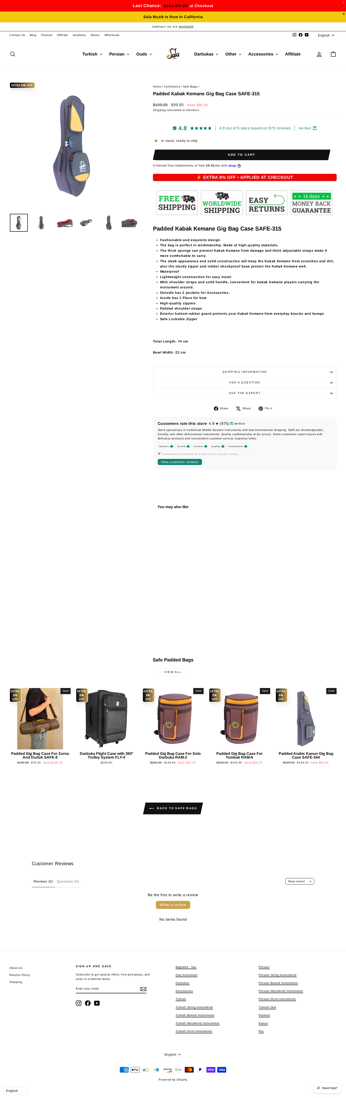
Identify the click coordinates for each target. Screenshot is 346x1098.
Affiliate (62, 35)
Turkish (90, 54)
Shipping (159, 110)
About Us (16, 968)
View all (172, 672)
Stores (95, 35)
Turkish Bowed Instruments (195, 1015)
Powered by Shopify (173, 1079)
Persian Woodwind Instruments (281, 991)
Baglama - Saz (186, 967)
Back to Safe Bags (176, 808)
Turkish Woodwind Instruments (198, 1023)
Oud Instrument (186, 975)
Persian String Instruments (278, 975)
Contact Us (17, 35)
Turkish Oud (267, 1007)
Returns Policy (19, 975)
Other (231, 54)
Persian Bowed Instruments (278, 983)
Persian (117, 54)
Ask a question (244, 382)
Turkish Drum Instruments (194, 1031)
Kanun (263, 1023)
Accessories (261, 54)
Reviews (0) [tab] (43, 881)
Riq (261, 1031)
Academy (79, 35)
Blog (33, 35)
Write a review (173, 905)
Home (157, 86)
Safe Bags (190, 86)
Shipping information (244, 372)
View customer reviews (180, 462)
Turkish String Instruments (194, 1007)
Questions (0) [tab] (68, 881)
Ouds (142, 54)
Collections (172, 86)
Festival (46, 35)
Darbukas (204, 54)
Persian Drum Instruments (277, 999)
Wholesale (112, 35)
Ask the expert (245, 393)
